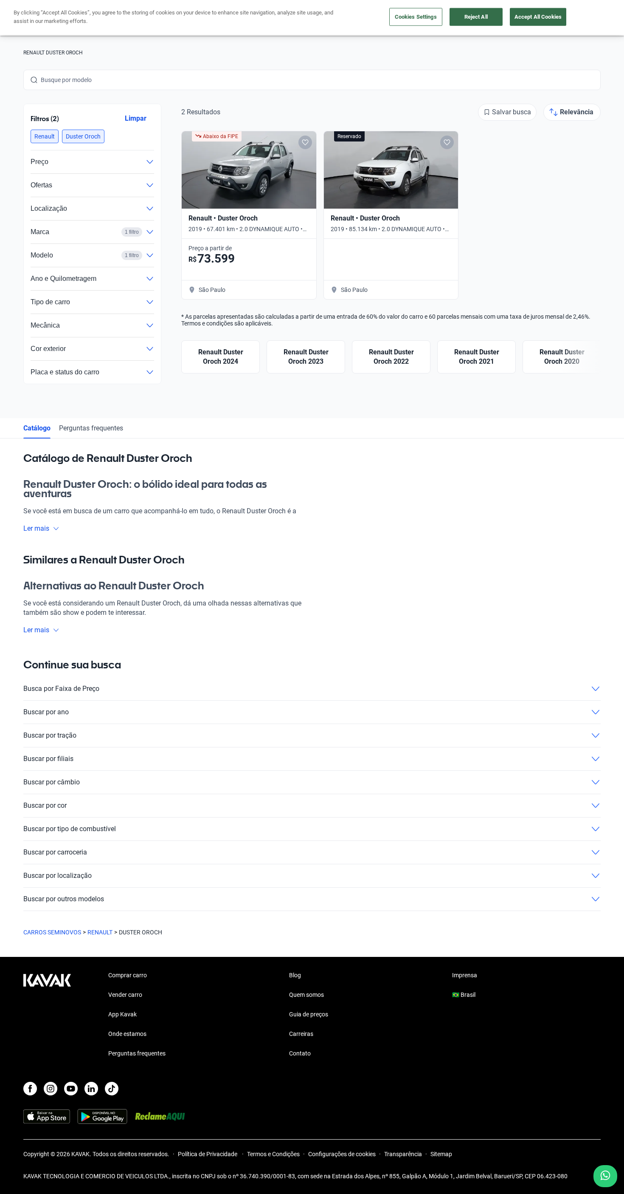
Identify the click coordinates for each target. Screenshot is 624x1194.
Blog (295, 975)
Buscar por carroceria (55, 852)
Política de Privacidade (208, 1154)
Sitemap (441, 1154)
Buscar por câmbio (51, 782)
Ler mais (36, 528)
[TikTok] (111, 1088)
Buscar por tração (49, 735)
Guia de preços (308, 1014)
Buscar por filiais (48, 759)
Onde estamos (127, 1033)
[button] (45, 136)
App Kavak (122, 1014)
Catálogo (37, 428)
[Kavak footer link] (47, 1015)
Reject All (476, 17)
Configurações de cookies (342, 1154)
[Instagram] (50, 1088)
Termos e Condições (273, 1154)
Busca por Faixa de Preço (61, 689)
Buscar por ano (46, 712)
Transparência (403, 1154)
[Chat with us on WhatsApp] (605, 1176)
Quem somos (306, 994)
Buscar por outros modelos (63, 899)
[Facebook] (30, 1088)
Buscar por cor (45, 805)
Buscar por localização (57, 875)
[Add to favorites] (305, 142)
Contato (300, 1053)
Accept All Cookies (538, 17)
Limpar (135, 118)
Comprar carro (127, 975)
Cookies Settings (416, 17)
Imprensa (464, 975)
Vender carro (125, 994)
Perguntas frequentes (91, 428)
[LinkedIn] (91, 1088)
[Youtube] (71, 1088)
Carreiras (301, 1033)
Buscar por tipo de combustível (69, 829)
